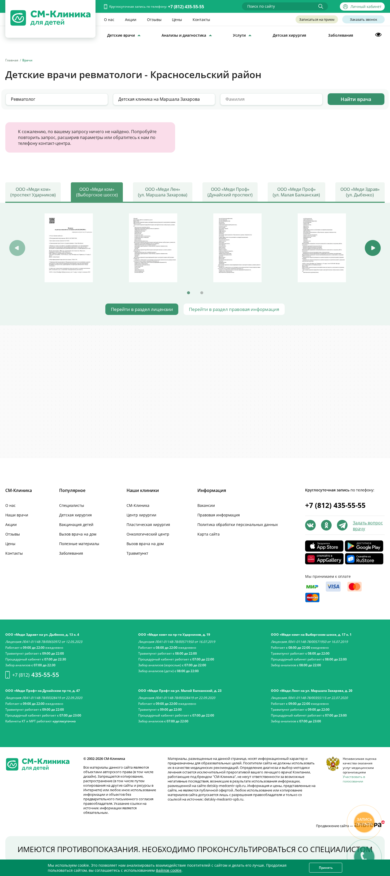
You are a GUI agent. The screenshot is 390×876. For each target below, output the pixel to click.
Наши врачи (16, 514)
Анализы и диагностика (184, 35)
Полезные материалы (79, 543)
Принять (326, 867)
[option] (69, 247)
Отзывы (154, 19)
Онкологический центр (148, 534)
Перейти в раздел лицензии (142, 309)
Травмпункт (137, 553)
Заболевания (340, 35)
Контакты (201, 19)
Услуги (239, 35)
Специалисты (71, 505)
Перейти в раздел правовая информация (234, 309)
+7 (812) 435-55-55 (186, 7)
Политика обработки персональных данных (237, 524)
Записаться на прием (317, 19)
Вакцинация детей (76, 524)
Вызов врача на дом (77, 534)
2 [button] (201, 293)
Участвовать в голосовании (354, 779)
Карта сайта (208, 534)
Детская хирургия (289, 35)
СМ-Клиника (138, 505)
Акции (130, 19)
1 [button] (188, 293)
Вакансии (206, 505)
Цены (177, 19)
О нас (109, 19)
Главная (11, 60)
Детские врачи (121, 35)
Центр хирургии (141, 514)
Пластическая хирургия (148, 524)
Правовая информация (218, 514)
